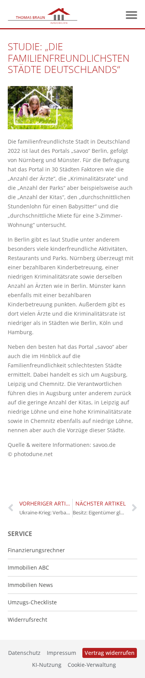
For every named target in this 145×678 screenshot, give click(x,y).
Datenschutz (24, 652)
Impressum (61, 652)
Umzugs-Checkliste (32, 602)
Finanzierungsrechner (36, 550)
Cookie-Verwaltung (92, 664)
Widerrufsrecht (27, 619)
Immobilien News (30, 584)
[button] (131, 15)
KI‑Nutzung (46, 664)
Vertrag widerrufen (110, 652)
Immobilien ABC (28, 567)
